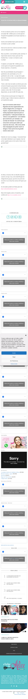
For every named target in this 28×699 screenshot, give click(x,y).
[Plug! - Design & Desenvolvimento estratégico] (20, 693)
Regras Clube (14, 647)
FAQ (14, 650)
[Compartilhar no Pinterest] (20, 217)
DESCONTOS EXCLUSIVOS (7, 545)
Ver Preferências (14, 361)
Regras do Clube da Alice (6, 477)
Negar (14, 357)
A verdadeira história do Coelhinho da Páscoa (10, 472)
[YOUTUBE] (16, 686)
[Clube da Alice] (6, 7)
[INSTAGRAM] (14, 686)
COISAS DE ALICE (5, 616)
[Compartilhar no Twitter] (12, 217)
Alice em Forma (4, 17)
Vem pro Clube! (9, 1)
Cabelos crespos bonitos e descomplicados (9, 638)
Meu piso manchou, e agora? (7, 473)
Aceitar (14, 353)
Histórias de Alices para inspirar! (9, 620)
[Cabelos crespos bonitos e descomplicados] (14, 628)
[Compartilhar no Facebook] (8, 217)
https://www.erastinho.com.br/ (14, 195)
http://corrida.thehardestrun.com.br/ (9, 188)
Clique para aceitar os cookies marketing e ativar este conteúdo (14, 240)
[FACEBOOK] (11, 686)
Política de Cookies (14, 363)
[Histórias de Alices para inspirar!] (14, 610)
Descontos (3, 475)
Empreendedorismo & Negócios (14, 653)
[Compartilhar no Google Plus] (16, 217)
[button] (26, 335)
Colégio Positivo (4, 478)
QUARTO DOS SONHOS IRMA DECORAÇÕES (13, 583)
